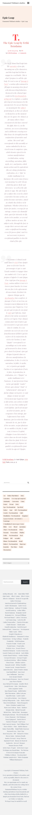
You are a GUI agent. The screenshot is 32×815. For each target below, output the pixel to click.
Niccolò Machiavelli (22, 715)
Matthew (24, 707)
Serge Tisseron (21, 738)
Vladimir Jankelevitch (10, 757)
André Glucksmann (11, 606)
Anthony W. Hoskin (21, 608)
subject (23, 108)
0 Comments (22, 53)
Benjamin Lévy (9, 615)
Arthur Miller (21, 610)
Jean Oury (21, 674)
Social (20, 541)
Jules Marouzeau (10, 693)
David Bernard (21, 627)
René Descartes (7, 734)
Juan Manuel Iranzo (11, 691)
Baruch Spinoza (10, 613)
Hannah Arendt (10, 665)
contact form (17, 787)
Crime (22, 501)
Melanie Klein (10, 710)
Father (5, 510)
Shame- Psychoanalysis (10, 541)
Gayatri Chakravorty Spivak (11, 653)
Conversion (15, 501)
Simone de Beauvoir (21, 741)
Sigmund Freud (9, 741)
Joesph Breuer (9, 686)
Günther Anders (20, 662)
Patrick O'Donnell (11, 722)
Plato (15, 726)
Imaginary (25, 516)
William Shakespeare (16, 760)
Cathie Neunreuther (9, 622)
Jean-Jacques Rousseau (10, 679)
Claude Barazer (11, 625)
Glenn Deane (10, 662)
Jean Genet (21, 672)
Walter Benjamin (23, 757)
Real (21, 535)
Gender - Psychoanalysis (10, 513)
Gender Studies (23, 655)
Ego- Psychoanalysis (9, 507)
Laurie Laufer (21, 696)
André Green (22, 606)
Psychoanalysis (13, 535)
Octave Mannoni (10, 717)
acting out (7, 99)
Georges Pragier (22, 658)
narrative (13, 66)
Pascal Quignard (10, 719)
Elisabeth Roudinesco (9, 636)
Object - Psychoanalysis (10, 530)
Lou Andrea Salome (11, 698)
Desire (5, 504)
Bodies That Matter (13, 496)
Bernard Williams (20, 615)
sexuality (17, 538)
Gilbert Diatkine (22, 660)
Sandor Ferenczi (10, 738)
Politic (5, 535)
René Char (21, 731)
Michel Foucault (20, 710)
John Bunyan (23, 686)
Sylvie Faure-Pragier (9, 748)
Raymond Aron (11, 731)
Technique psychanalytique (11, 750)
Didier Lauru (13, 632)
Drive (17, 504)
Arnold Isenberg (11, 610)
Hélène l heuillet (21, 665)
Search (25, 582)
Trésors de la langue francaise (15, 752)
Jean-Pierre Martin (16, 681)
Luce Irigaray (22, 698)
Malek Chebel (25, 700)
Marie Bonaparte (22, 703)
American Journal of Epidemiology (15, 603)
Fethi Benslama (12, 53)
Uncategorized (21, 755)
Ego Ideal (20, 507)
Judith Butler (22, 691)
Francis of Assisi (11, 643)
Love (10, 527)
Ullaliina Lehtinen (10, 755)
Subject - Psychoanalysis (10, 544)
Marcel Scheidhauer (9, 703)
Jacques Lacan (9, 667)
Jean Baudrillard (12, 672)
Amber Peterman (15, 601)
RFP (15, 734)
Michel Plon (7, 712)
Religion (5, 538)
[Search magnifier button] (28, 482)
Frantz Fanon (11, 646)
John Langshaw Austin (16, 688)
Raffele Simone (22, 726)
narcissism (22, 527)
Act (4, 496)
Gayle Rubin (25, 653)
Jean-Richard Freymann (10, 684)
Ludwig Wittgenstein (9, 700)
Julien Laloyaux (21, 693)
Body (22, 496)
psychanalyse (10, 298)
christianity (6, 501)
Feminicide (10, 641)
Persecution (14, 532)
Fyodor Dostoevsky (22, 651)
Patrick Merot (21, 719)
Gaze (11, 510)
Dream (11, 504)
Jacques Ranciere (20, 667)
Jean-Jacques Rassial (15, 677)
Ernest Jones (7, 639)
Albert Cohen (25, 596)
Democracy (16, 629)
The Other (14, 547)
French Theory (20, 648)
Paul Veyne (21, 722)
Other (21, 530)
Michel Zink (16, 712)
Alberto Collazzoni (8, 598)
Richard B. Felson (22, 734)
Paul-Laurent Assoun (9, 724)
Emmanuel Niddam (18, 770)
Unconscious (7, 550)
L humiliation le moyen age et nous (13, 524)
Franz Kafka (20, 646)
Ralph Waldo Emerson (22, 729)
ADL (15, 594)
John (16, 686)
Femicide (26, 639)
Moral (15, 527)
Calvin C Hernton (21, 617)
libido (5, 527)
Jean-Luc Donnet (23, 679)
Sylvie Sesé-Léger (22, 748)
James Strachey (8, 670)
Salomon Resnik (20, 736)
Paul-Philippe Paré (23, 724)
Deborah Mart (7, 629)
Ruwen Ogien (10, 736)
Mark (18, 707)
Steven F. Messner (19, 743)
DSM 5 (20, 632)
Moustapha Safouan (9, 715)
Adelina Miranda (8, 594)
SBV (11, 538)
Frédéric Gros (10, 648)
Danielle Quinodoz (10, 627)
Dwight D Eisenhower (15, 634)
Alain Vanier (6, 596)
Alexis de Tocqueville (22, 598)
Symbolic (6, 547)
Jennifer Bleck (23, 684)
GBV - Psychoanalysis (21, 510)
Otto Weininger (21, 717)
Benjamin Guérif (21, 613)
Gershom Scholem (10, 660)
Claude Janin (21, 625)
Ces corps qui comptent (18, 498)
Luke (18, 700)
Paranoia (5, 532)
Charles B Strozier (22, 622)
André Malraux (9, 608)
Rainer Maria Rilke (8, 729)
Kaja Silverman (10, 696)
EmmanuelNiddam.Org (12, 789)
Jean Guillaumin (12, 674)
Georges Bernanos (10, 658)
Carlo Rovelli (21, 620)
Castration (6, 498)
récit (16, 262)
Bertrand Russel (10, 617)
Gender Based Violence (10, 655)
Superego (23, 544)
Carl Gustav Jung (11, 620)
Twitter (13, 799)
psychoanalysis (20, 96)
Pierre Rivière (8, 726)
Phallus (22, 532)
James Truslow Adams (21, 670)
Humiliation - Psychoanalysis (11, 516)
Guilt (21, 513)
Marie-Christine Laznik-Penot (15, 705)
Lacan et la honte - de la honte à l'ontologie (12, 520)
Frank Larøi (21, 643)
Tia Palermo (24, 750)
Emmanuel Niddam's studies (14, 3)
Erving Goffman (17, 639)
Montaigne (24, 712)
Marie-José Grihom (10, 707)
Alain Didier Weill (23, 594)
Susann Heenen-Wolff (15, 745)
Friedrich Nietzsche (9, 651)
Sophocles (9, 743)
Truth (21, 547)
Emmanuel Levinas (23, 636)
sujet (9, 313)
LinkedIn (20, 799)
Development (25, 629)
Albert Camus (15, 596)
